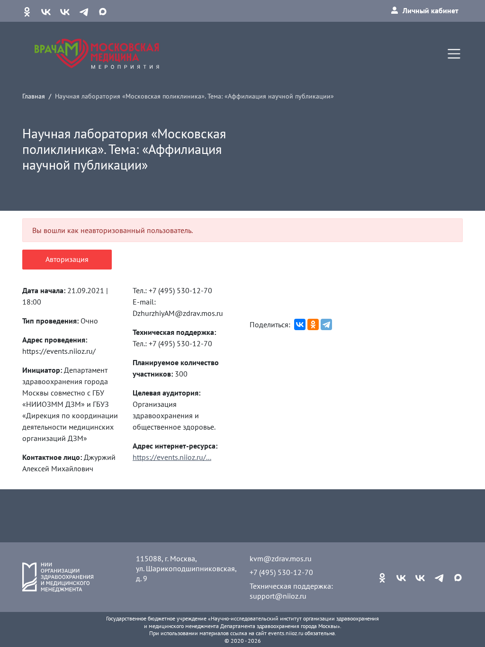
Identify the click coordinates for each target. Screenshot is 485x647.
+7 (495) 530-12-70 (281, 572)
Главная (33, 95)
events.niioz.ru (285, 633)
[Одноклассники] (313, 324)
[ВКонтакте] (299, 324)
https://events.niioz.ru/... (172, 457)
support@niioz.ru (278, 596)
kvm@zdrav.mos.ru (281, 558)
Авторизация (67, 259)
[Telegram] (326, 324)
